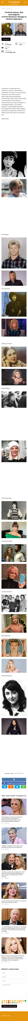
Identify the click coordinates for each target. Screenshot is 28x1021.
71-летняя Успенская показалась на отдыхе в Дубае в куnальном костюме (13, 901)
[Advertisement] (14, 72)
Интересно (6, 39)
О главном (14, 2)
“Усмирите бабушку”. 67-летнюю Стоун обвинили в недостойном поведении (12, 846)
